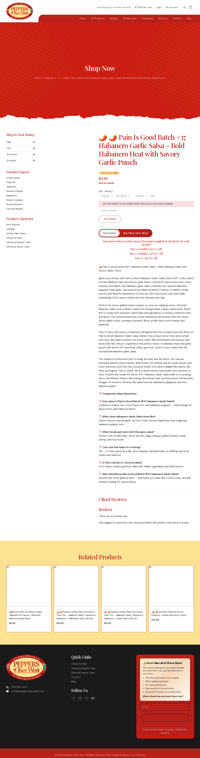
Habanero (11, 195)
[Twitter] (86, 698)
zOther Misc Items (16, 233)
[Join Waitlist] (110, 216)
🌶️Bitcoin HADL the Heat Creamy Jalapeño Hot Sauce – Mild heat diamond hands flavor (25, 615)
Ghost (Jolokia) (14, 200)
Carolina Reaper (14, 208)
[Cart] (190, 7)
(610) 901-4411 (19, 686)
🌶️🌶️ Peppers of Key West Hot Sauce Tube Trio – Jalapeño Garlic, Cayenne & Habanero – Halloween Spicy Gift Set (76, 615)
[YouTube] (92, 698)
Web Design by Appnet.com (121, 755)
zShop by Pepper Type (18, 242)
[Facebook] (73, 698)
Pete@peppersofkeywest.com (27, 691)
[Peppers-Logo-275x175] (19, 11)
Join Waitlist (110, 219)
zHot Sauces (13, 224)
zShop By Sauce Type (17, 246)
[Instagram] (80, 698)
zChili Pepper (13, 177)
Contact (75, 677)
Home (38, 77)
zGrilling (10, 229)
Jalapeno (11, 186)
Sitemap (140, 755)
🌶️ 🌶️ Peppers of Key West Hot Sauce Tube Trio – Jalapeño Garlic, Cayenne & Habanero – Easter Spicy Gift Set (123, 615)
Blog (73, 681)
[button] (184, 7)
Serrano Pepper (14, 191)
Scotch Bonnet (14, 204)
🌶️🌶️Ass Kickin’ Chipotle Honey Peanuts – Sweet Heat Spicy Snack (169, 613)
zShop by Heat (14, 237)
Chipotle (49, 77)
